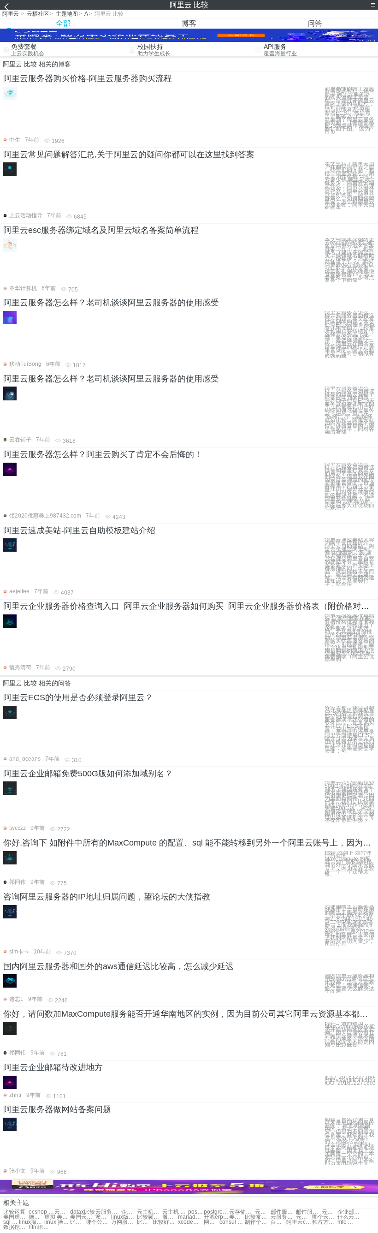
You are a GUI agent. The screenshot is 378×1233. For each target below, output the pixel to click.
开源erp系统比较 (216, 1217)
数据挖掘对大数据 (16, 1227)
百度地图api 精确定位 (278, 1222)
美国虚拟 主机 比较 (16, 1217)
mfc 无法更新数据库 (345, 1222)
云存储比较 (241, 1212)
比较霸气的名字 (149, 1217)
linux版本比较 (123, 1217)
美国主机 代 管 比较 (237, 1217)
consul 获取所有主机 (232, 1222)
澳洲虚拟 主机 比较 (103, 1217)
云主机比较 (149, 1212)
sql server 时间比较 (11, 1222)
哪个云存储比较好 (324, 1217)
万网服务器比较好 (123, 1222)
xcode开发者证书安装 (190, 1222)
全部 (63, 23)
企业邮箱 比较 (350, 1212)
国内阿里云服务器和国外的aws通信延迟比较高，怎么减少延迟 (118, 966)
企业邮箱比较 (129, 1212)
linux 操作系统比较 (57, 1222)
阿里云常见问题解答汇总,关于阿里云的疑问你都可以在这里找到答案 (128, 154)
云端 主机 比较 (62, 1212)
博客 (189, 23)
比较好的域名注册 (145, 1222)
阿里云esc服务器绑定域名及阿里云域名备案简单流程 (101, 230)
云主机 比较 (175, 1212)
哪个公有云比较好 (98, 1222)
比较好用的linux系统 (78, 1222)
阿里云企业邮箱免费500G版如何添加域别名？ (88, 773)
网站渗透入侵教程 (211, 1222)
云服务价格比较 (304, 1217)
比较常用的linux (257, 1217)
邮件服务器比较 (283, 1212)
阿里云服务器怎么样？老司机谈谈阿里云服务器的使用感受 (111, 302)
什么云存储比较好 (350, 1217)
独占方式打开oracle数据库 (324, 1222)
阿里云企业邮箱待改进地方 (53, 1067)
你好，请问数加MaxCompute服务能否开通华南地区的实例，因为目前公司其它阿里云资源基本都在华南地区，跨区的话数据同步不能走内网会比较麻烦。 (350, 1034)
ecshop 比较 (41, 1212)
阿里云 (10, 14)
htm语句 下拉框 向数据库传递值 (41, 1227)
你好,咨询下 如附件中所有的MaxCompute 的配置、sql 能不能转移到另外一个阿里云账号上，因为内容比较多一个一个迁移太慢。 (349, 863)
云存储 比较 (263, 1212)
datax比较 (82, 1212)
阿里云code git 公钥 (299, 1222)
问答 (314, 23)
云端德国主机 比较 (329, 1212)
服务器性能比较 (170, 1217)
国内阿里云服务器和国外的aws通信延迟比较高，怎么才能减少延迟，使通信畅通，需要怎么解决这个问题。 (349, 983)
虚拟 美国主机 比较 (57, 1217)
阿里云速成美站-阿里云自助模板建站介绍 (79, 530)
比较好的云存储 (165, 1222)
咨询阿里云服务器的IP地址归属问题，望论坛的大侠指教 (106, 896)
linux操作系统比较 (31, 1222)
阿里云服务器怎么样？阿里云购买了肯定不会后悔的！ (102, 454)
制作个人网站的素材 (257, 1222)
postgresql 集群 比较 (196, 1212)
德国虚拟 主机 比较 (36, 1217)
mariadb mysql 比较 (190, 1217)
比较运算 (14, 1212)
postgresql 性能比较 (216, 1212)
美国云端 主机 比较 (82, 1217)
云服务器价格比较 (283, 1217)
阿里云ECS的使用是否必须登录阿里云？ (78, 697)
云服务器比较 (108, 1212)
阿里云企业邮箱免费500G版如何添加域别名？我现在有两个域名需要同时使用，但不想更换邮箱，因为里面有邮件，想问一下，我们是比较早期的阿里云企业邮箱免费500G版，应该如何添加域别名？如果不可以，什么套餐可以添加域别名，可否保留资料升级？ (349, 801)
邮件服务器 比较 (308, 1212)
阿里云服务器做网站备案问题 (57, 1109)
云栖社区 (38, 14)
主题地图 (67, 14)
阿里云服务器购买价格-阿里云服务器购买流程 (87, 78)
